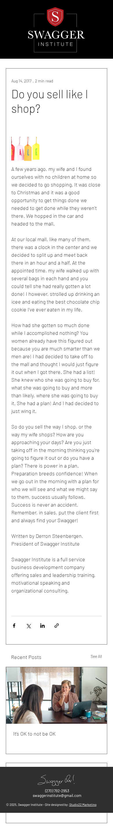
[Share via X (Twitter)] (28, 625)
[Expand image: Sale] (25, 151)
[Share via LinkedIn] (42, 625)
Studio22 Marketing (82, 804)
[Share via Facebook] (14, 625)
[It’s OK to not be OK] (56, 695)
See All (96, 656)
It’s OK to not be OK (34, 733)
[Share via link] (56, 625)
